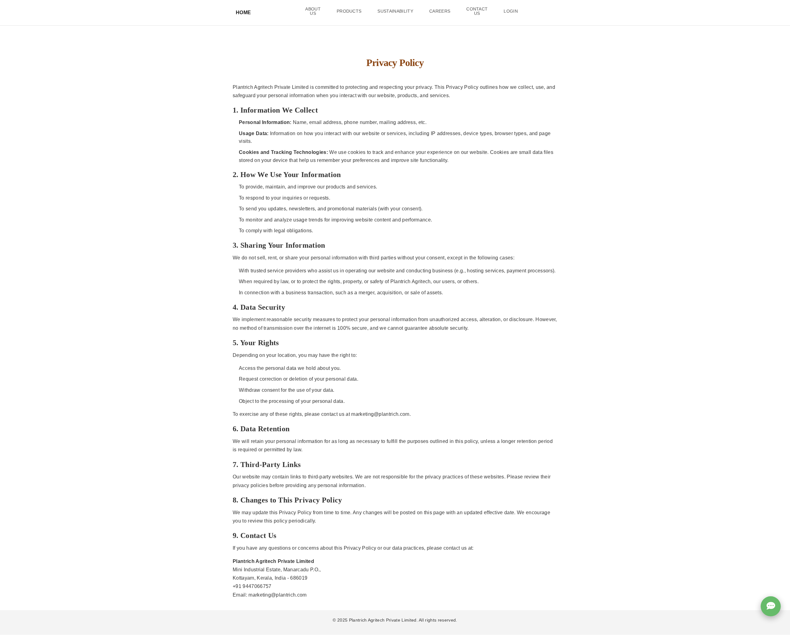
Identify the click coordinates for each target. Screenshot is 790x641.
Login (511, 11)
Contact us (477, 11)
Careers (439, 11)
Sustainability (395, 11)
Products (349, 11)
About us (313, 11)
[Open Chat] (771, 604)
